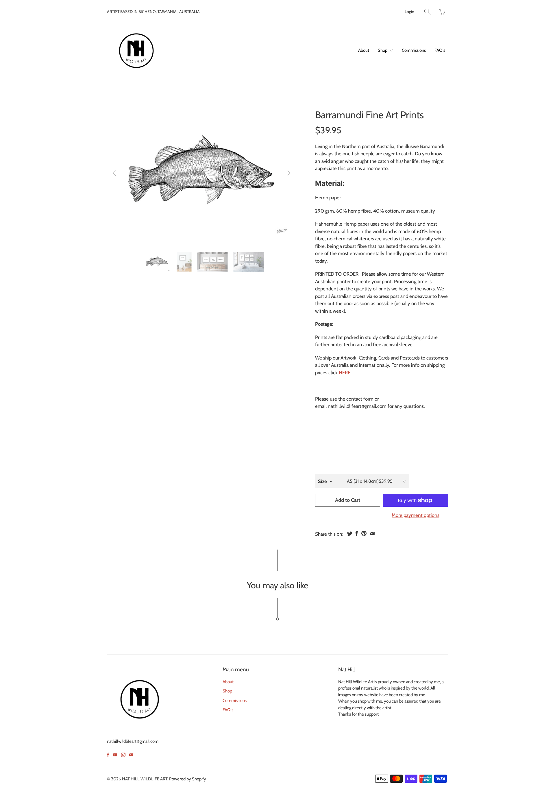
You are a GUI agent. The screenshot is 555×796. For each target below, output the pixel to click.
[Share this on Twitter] (349, 533)
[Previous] (116, 173)
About (363, 50)
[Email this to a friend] (372, 533)
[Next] (287, 173)
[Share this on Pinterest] (363, 533)
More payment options (415, 515)
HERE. (345, 372)
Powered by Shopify (187, 779)
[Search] (427, 12)
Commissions (414, 50)
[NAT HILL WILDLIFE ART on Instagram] (123, 755)
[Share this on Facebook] (357, 533)
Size (322, 481)
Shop (383, 50)
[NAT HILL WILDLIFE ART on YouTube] (115, 755)
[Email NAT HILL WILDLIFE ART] (131, 755)
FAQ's (439, 50)
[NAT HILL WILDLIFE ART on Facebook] (108, 755)
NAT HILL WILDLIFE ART (144, 779)
